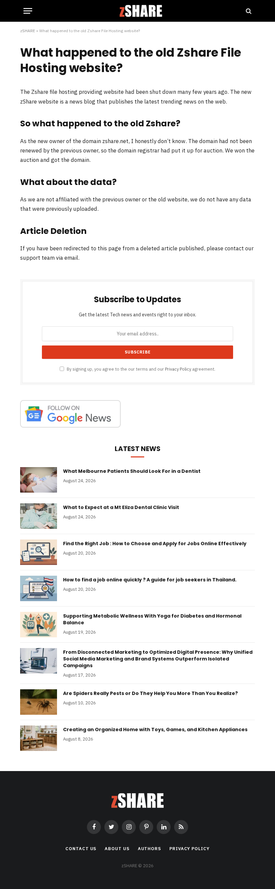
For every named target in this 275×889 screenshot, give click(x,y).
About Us (117, 848)
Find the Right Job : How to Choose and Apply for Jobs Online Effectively (154, 543)
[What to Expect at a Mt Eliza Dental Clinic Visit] (38, 516)
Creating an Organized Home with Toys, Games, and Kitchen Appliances (155, 729)
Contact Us (80, 848)
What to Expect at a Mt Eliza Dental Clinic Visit (121, 507)
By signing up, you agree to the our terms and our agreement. (140, 369)
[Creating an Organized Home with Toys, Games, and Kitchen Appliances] (38, 738)
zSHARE (27, 30)
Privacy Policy (178, 369)
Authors (149, 848)
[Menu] (27, 10)
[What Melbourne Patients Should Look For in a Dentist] (38, 480)
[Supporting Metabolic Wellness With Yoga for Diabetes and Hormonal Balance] (38, 624)
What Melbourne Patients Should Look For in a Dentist (132, 471)
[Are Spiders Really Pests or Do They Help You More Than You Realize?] (38, 702)
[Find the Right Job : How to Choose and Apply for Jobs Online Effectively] (38, 552)
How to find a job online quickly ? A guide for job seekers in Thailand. (149, 579)
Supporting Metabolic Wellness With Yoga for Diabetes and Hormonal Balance (152, 619)
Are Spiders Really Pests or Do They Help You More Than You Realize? (150, 693)
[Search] (248, 10)
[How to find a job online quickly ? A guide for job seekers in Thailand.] (38, 588)
